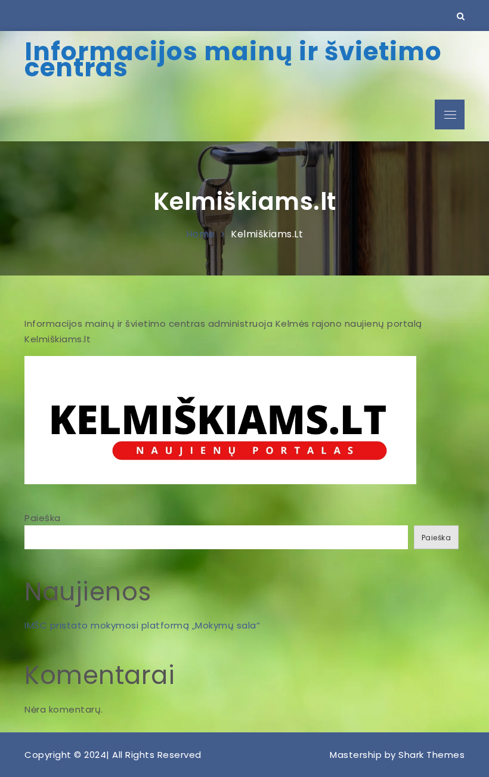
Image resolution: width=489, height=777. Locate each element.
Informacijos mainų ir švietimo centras (233, 59)
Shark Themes (431, 754)
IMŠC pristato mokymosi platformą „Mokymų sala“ (142, 625)
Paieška (42, 518)
